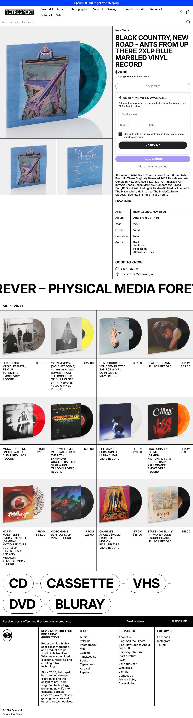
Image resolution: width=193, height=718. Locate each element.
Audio (83, 637)
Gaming (85, 652)
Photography (88, 644)
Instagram (163, 640)
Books (84, 660)
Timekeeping (88, 656)
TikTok (161, 644)
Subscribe (179, 621)
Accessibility (127, 683)
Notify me (153, 145)
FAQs (122, 659)
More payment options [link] (152, 166)
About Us (125, 637)
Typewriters (87, 664)
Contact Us (126, 675)
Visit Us (123, 671)
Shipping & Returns (131, 652)
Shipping (120, 76)
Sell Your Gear (128, 663)
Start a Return (127, 656)
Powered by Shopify (13, 714)
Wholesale (125, 667)
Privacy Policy (127, 679)
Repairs (85, 672)
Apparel (85, 668)
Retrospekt (17, 710)
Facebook (163, 637)
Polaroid (85, 640)
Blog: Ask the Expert (132, 640)
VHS (83, 648)
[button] (188, 12)
